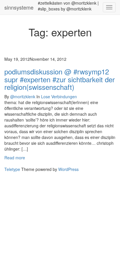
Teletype (12, 169)
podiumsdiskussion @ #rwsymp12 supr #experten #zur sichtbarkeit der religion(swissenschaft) (59, 79)
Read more (14, 157)
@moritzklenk (22, 96)
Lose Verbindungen (59, 96)
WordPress (68, 169)
